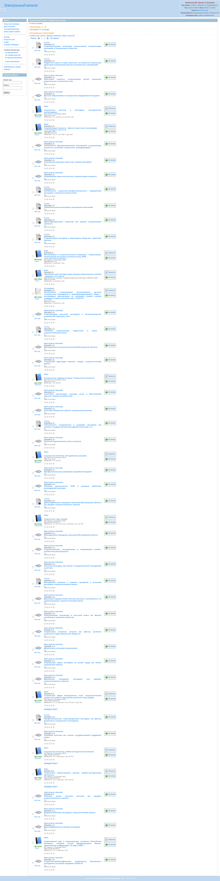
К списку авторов (35, 23)
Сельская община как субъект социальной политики (68, 410)
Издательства (9, 39)
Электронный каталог (21, 5)
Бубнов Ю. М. (49, 253)
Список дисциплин (12, 61)
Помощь (7, 69)
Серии (6, 42)
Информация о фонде (12, 67)
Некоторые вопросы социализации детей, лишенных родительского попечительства (72, 80)
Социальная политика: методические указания (65, 456)
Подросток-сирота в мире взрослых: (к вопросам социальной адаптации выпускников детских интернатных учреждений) (72, 64)
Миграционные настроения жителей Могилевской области (70, 347)
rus (4, 10)
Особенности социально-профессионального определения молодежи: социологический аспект (72, 192)
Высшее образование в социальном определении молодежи (71, 96)
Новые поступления (11, 24)
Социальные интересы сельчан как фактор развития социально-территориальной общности (72, 633)
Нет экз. (37, 50)
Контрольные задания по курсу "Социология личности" (69, 378)
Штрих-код (7, 80)
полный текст (51, 709)
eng (1, 10)
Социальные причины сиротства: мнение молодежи (68, 162)
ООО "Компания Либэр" (111, 878)
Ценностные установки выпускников (60, 648)
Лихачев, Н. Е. (49, 630)
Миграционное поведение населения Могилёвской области (71, 535)
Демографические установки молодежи (62, 827)
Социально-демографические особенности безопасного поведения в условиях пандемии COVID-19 (72, 862)
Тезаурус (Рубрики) (11, 45)
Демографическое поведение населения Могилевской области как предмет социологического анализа (72, 503)
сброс (64, 36)
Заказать (111, 108)
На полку (111, 44)
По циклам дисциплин (13, 58)
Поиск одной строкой (12, 32)
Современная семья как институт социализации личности (70, 176)
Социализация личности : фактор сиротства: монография (70, 128)
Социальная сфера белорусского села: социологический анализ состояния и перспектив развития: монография (72, 696)
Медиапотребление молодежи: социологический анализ (69, 812)
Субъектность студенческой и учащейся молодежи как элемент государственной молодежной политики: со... (72, 426)
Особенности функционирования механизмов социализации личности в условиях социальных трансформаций (72, 146)
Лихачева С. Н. (49, 44)
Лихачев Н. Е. (49, 272)
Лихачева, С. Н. (49, 484)
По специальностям (12, 55)
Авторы (7, 37)
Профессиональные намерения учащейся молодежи (68, 472)
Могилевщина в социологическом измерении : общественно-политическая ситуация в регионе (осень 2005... (72, 256)
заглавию (45, 29)
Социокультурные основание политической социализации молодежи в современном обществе (72, 47)
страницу (49, 36)
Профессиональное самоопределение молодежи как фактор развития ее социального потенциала (72, 720)
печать (70, 36)
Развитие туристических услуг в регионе (62, 441)
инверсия (57, 36)
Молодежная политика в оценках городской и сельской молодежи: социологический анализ (72, 583)
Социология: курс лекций (55, 519)
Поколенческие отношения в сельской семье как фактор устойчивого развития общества (72, 616)
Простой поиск (9, 26)
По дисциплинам (11, 52)
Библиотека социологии (57, 130)
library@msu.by (202, 10)
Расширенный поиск (11, 29)
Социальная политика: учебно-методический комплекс (69, 752)
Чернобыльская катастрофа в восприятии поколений (68, 207)
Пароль (6, 85)
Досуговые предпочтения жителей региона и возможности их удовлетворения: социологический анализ (72, 600)
